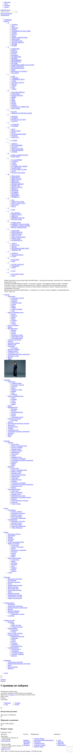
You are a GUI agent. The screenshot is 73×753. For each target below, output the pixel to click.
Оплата (6, 7)
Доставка (7, 5)
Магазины (7, 2)
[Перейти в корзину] (1, 676)
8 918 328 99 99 (5, 741)
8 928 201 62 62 (5, 10)
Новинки (26, 740)
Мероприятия (62, 745)
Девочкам (26, 743)
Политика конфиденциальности (44, 740)
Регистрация (8, 13)
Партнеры (61, 743)
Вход (2, 13)
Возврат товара (38, 746)
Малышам (26, 745)
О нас (6, 4)
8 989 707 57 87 (5, 749)
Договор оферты (39, 738)
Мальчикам (26, 742)
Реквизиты (37, 742)
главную (11, 695)
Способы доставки (40, 745)
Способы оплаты (39, 743)
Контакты (61, 742)
